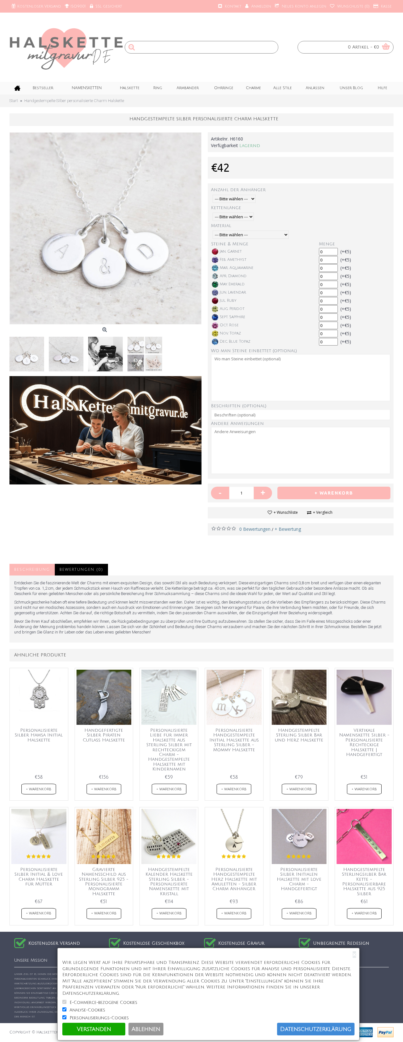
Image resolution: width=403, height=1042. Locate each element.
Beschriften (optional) (238, 406)
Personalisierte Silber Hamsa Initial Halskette (39, 735)
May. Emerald (232, 284)
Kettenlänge (226, 207)
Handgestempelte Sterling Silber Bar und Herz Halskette (299, 735)
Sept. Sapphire (232, 317)
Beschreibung (32, 570)
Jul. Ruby (228, 301)
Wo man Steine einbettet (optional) (254, 350)
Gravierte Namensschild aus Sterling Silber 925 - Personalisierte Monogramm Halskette (103, 881)
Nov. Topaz (230, 333)
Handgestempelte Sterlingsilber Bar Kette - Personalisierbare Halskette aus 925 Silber (364, 881)
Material (221, 225)
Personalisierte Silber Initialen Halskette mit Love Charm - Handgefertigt (299, 879)
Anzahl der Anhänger (238, 189)
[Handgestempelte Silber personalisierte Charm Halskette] (105, 228)
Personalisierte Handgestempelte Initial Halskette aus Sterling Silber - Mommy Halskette (234, 740)
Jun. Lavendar (233, 292)
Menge (327, 244)
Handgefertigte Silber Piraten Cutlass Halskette (104, 735)
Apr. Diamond (233, 276)
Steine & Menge (229, 244)
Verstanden (94, 1029)
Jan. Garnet (231, 251)
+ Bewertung (288, 529)
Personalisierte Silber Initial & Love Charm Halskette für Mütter (38, 876)
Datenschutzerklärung (315, 1029)
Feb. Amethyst (233, 260)
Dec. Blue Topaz (235, 342)
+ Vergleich (322, 512)
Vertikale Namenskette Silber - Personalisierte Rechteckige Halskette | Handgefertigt (364, 742)
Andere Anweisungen (237, 423)
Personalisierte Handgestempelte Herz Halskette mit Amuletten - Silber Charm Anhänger (234, 879)
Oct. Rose (229, 325)
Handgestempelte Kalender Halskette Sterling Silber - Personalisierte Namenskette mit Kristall (169, 881)
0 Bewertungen (254, 529)
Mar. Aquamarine (236, 268)
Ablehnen (146, 1029)
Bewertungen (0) (81, 570)
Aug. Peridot (232, 309)
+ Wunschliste (286, 512)
